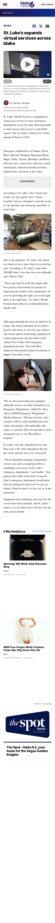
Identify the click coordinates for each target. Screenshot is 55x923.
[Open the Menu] (5, 4)
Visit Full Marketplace (41, 531)
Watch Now (46, 4)
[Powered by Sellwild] (47, 704)
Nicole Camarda (21, 103)
